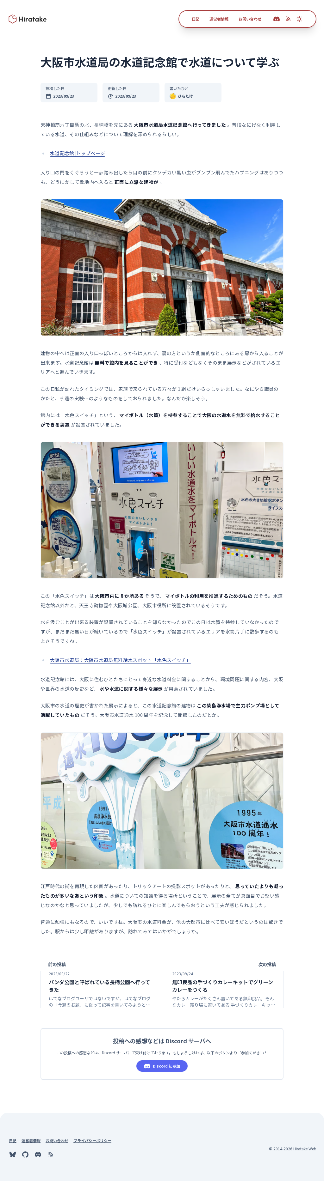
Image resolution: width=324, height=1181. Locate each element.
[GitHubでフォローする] (25, 1154)
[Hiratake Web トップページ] (28, 19)
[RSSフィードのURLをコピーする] (288, 19)
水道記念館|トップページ (77, 153)
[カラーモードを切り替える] (299, 19)
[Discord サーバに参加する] (276, 19)
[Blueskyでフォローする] (13, 1154)
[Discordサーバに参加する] (38, 1154)
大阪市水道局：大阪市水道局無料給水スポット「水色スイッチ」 (120, 660)
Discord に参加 (166, 1066)
